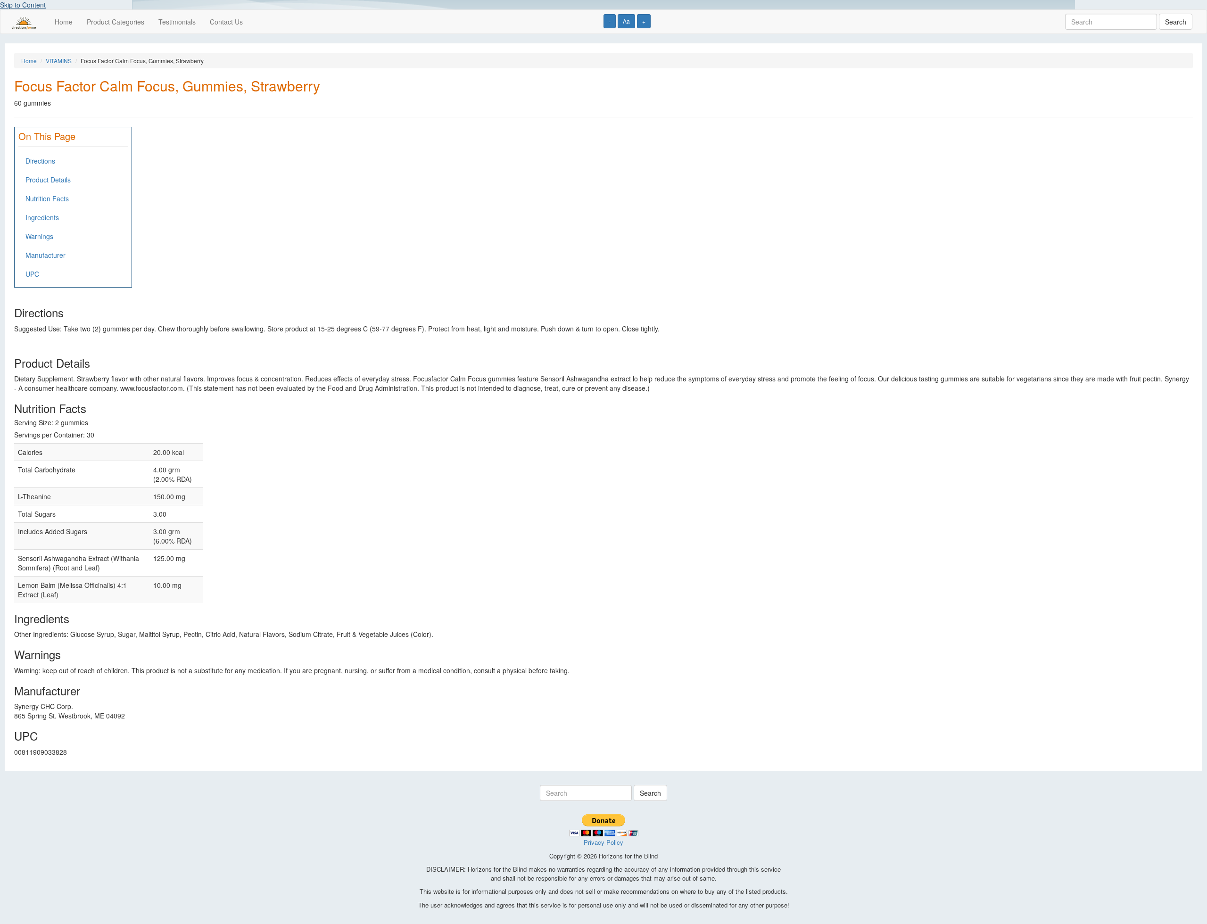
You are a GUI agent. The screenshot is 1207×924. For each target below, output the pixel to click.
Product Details (48, 179)
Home (64, 21)
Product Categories (115, 21)
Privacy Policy (603, 842)
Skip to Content (23, 4)
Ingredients (42, 217)
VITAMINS (59, 61)
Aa (626, 21)
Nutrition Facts (47, 198)
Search (1175, 21)
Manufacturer (45, 255)
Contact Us (226, 21)
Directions (40, 160)
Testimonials (177, 21)
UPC (32, 274)
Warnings (39, 236)
